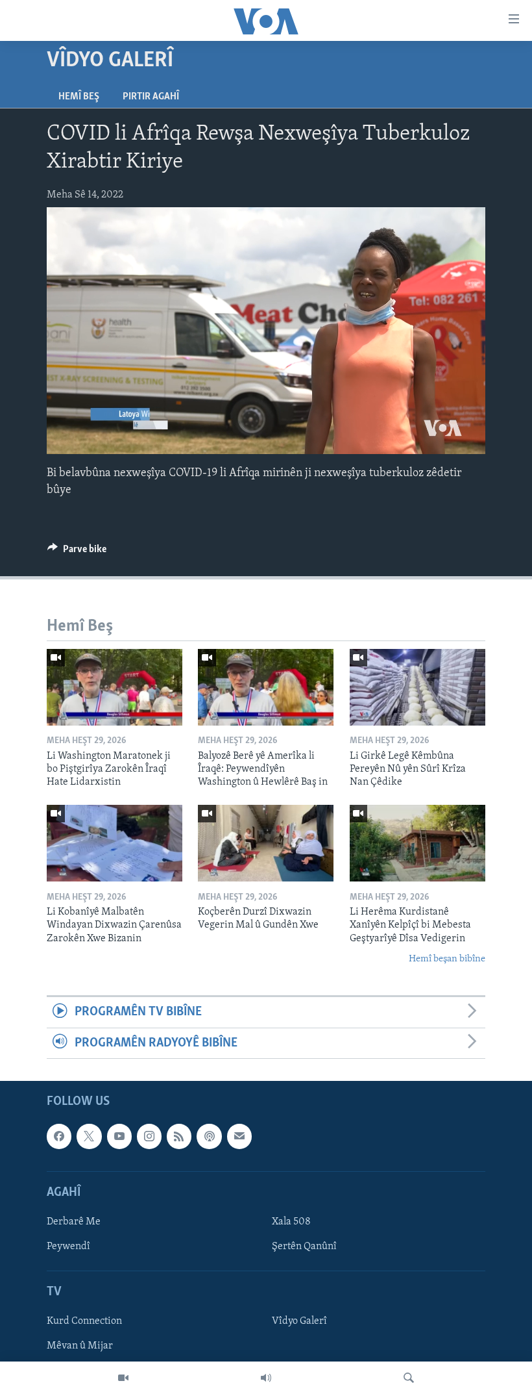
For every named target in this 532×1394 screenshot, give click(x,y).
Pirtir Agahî (151, 97)
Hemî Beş (78, 97)
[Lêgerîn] (408, 1378)
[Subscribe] (239, 1136)
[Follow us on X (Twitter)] (89, 1136)
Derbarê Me (74, 1222)
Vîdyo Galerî (299, 1321)
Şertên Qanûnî (304, 1246)
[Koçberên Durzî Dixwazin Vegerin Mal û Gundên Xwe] (265, 843)
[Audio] (266, 1378)
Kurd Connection (84, 1321)
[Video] (123, 1378)
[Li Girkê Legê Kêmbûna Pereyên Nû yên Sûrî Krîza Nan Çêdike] (417, 687)
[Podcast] (209, 1136)
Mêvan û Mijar (80, 1346)
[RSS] (179, 1136)
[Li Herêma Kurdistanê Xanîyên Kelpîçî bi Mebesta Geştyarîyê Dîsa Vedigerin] (417, 843)
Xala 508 (291, 1222)
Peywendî (68, 1246)
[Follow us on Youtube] (119, 1136)
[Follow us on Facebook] (59, 1136)
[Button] (76, 552)
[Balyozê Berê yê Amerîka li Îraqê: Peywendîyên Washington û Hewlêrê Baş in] (265, 687)
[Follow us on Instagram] (149, 1136)
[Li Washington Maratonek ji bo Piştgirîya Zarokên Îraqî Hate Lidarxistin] (114, 687)
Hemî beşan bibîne (447, 959)
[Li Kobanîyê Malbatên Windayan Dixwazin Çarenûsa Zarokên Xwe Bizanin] (114, 843)
